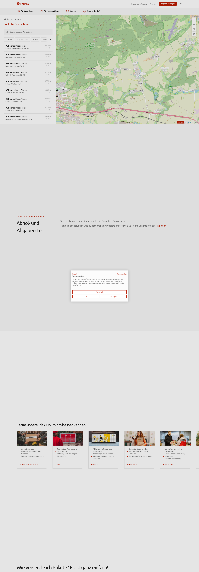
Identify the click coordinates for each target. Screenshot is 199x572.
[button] (76, 274)
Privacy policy (122, 274)
